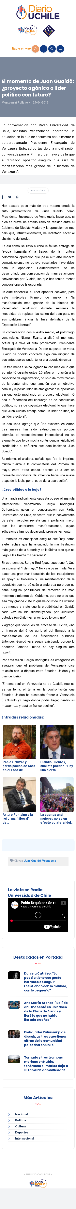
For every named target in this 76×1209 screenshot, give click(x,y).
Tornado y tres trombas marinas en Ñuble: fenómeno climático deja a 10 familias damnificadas (46, 1063)
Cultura (20, 1126)
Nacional (21, 1114)
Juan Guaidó (32, 860)
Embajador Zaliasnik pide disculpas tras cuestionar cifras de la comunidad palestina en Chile (45, 1038)
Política (20, 1120)
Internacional (38, 190)
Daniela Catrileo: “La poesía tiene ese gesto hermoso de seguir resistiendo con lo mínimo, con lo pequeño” (45, 981)
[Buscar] (52, 49)
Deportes (21, 1132)
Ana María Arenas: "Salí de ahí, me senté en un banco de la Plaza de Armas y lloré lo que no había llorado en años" (46, 1011)
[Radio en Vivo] (35, 49)
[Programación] (43, 49)
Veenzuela (49, 860)
